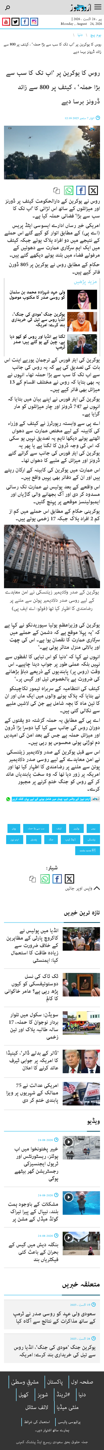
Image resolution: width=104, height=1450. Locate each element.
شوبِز (42, 1394)
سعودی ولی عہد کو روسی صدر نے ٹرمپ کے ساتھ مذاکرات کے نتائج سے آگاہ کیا (54, 1317)
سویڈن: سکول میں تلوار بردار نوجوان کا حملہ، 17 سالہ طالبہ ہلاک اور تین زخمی (33, 1026)
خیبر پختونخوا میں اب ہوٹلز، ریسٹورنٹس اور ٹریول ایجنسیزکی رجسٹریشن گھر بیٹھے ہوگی (36, 1164)
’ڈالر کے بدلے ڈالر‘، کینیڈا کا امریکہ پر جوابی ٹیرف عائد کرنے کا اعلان (32, 1060)
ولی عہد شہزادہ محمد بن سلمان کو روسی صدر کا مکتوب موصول (37, 295)
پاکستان (55, 1382)
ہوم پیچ (95, 35)
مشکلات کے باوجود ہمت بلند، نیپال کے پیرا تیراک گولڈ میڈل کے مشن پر (33, 1211)
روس (93, 828)
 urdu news (87, 851)
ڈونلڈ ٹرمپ (70, 839)
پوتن (14, 828)
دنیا (80, 35)
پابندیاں (34, 839)
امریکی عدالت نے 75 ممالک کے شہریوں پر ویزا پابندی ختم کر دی (32, 1092)
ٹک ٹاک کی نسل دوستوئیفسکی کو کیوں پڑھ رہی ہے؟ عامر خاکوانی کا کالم (31, 987)
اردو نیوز (15, 839)
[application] (52, 152)
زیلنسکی (91, 839)
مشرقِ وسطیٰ (25, 1382)
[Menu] (97, 7)
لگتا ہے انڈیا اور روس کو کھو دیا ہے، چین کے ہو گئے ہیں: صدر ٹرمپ (37, 342)
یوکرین (76, 828)
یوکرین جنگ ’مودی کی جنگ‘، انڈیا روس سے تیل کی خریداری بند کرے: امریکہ (38, 319)
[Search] (7, 8)
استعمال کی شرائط (37, 1422)
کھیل (24, 1394)
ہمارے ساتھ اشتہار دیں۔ (52, 1430)
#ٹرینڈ (63, 1394)
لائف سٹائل (36, 1407)
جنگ (51, 839)
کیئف (59, 828)
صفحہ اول (82, 1382)
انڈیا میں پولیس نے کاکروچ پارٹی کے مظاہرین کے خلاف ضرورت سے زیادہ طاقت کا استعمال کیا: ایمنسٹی (32, 945)
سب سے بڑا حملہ (36, 828)
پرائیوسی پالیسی (69, 1422)
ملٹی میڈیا (68, 1407)
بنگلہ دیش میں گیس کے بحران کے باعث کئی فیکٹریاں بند (33, 1252)
